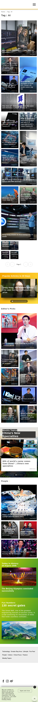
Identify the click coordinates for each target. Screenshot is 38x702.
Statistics (13, 48)
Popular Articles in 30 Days (16, 276)
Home (3, 11)
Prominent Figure (8, 81)
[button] (12, 301)
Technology (6, 59)
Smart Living (6, 60)
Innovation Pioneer (15, 340)
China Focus (25, 409)
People (4, 79)
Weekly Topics (9, 430)
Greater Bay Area (8, 177)
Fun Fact (5, 48)
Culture (10, 655)
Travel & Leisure (7, 373)
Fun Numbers (8, 603)
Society (23, 410)
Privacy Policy (6, 699)
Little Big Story (14, 512)
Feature (25, 655)
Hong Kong (19, 177)
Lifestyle (5, 372)
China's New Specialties (11, 434)
